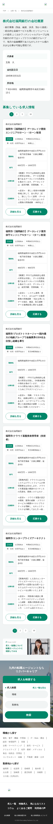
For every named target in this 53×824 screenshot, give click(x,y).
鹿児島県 (28, 772)
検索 (28, 715)
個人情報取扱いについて (39, 815)
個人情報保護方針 (20, 815)
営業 (23, 742)
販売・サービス (33, 746)
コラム (10, 808)
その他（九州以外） (11, 776)
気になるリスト (38, 804)
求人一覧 (11, 804)
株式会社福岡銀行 (27, 11)
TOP (4, 11)
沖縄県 (40, 772)
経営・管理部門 (9, 742)
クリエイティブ (9, 750)
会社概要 (7, 815)
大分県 (6, 772)
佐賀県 (16, 769)
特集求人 (23, 804)
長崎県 (27, 769)
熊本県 (38, 769)
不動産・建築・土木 (35, 757)
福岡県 (6, 769)
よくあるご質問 (24, 808)
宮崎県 (16, 772)
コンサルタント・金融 (12, 757)
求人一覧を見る (39, 688)
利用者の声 (40, 808)
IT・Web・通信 (37, 738)
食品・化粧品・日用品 (12, 753)
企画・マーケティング (12, 746)
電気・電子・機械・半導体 (14, 738)
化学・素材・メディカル (31, 750)
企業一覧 (14, 11)
